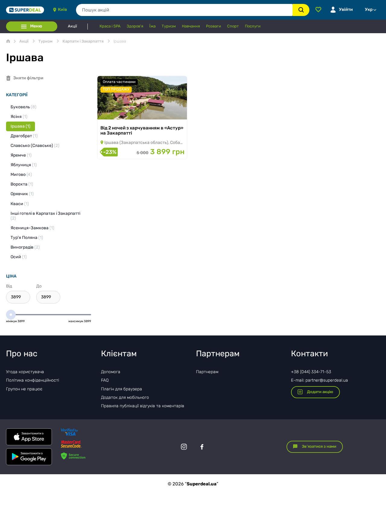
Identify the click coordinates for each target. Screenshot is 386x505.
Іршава (20, 126)
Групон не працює (24, 389)
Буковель (23, 107)
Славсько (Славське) (35, 145)
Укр (369, 9)
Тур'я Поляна (27, 237)
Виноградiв (25, 247)
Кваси (20, 203)
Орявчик (22, 193)
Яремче (21, 155)
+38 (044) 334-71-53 (311, 371)
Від (9, 286)
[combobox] (184, 10)
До (39, 286)
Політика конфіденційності (32, 380)
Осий (19, 256)
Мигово (21, 174)
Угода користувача (25, 371)
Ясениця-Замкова (32, 227)
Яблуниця (24, 164)
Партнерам (207, 371)
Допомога (110, 371)
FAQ (105, 380)
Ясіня (19, 116)
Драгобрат (24, 135)
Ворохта (22, 184)
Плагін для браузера (121, 389)
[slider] (11, 314)
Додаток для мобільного (125, 397)
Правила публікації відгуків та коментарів (142, 405)
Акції (72, 26)
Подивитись (118, 111)
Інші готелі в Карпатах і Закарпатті (45, 216)
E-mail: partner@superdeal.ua (319, 380)
